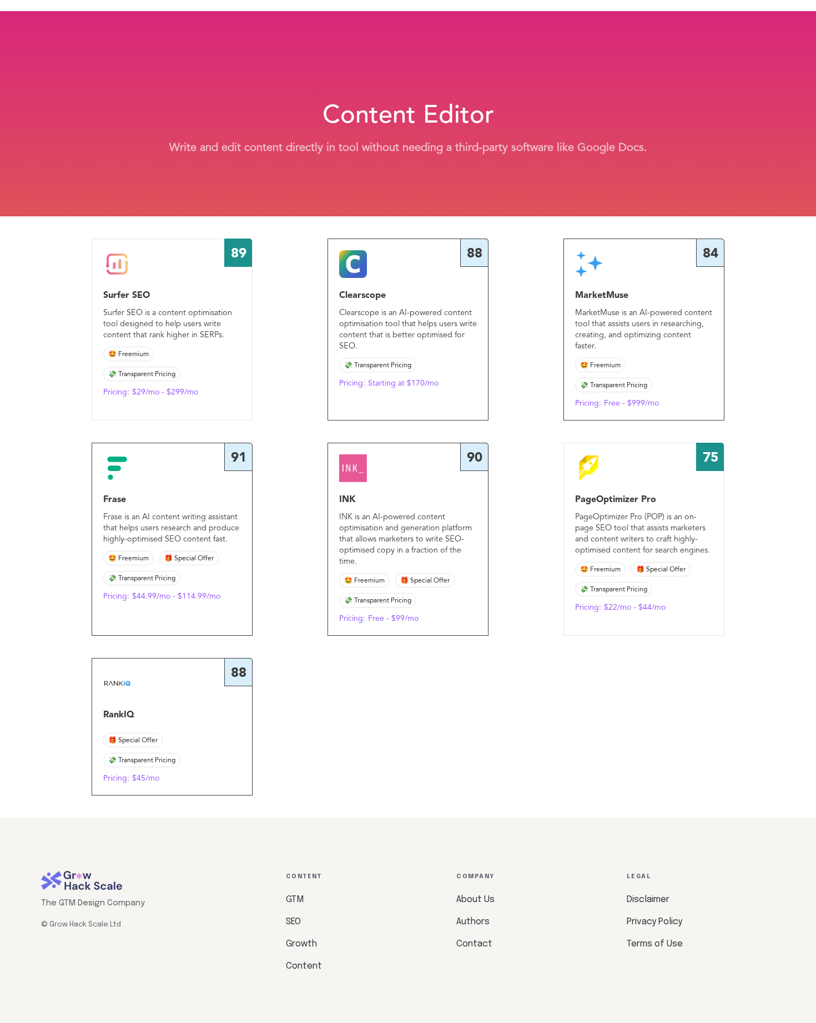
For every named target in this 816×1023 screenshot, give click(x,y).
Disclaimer (648, 899)
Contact (474, 944)
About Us (475, 899)
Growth (301, 944)
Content (304, 966)
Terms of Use (655, 944)
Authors (473, 921)
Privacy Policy (654, 921)
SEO (293, 921)
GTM (295, 899)
